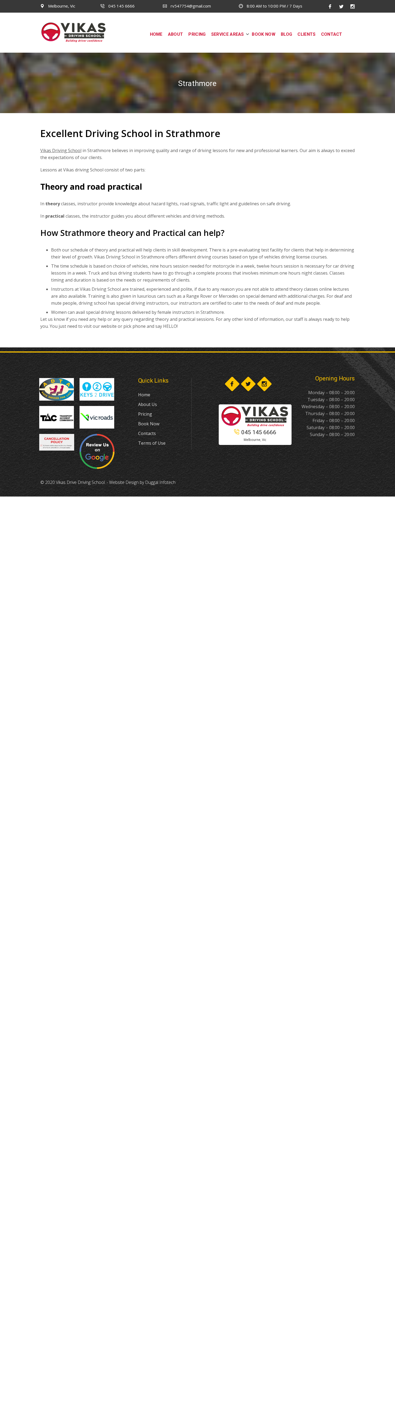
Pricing (145, 414)
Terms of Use (152, 443)
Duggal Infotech (160, 482)
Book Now (148, 424)
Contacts (147, 433)
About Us (147, 404)
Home (144, 395)
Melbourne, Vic (61, 6)
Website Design (124, 482)
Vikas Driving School (60, 150)
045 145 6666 (121, 6)
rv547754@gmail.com (190, 6)
